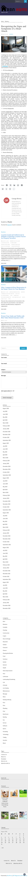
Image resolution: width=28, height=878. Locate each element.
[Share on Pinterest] (21, 185)
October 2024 (6, 472)
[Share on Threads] (10, 188)
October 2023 (6, 507)
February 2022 (6, 565)
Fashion (5, 644)
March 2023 (5, 527)
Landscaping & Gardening (9, 679)
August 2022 (6, 547)
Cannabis (5, 627)
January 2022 (6, 568)
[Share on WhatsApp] (18, 185)
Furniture (5, 659)
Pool (4, 711)
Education (5, 641)
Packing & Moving (7, 699)
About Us (3, 756)
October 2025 (6, 437)
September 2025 (7, 440)
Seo (4, 720)
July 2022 (5, 550)
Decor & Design (6, 639)
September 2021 (7, 579)
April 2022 (5, 559)
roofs (23, 297)
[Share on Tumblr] (6, 188)
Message (3, 375)
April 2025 (5, 455)
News (4, 696)
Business (11, 34)
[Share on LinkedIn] (14, 185)
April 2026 (5, 420)
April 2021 (5, 594)
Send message (7, 397)
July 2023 (5, 515)
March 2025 (5, 457)
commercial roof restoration (7, 293)
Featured (5, 647)
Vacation (5, 740)
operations (16, 295)
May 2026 (5, 417)
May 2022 (5, 556)
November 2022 (6, 539)
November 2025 (6, 434)
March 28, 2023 (5, 34)
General (5, 665)
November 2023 (6, 504)
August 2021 (6, 582)
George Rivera (16, 199)
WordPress (9, 875)
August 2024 (6, 478)
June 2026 (5, 414)
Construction (6, 633)
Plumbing (5, 708)
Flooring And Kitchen (8, 653)
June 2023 (5, 518)
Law (4, 682)
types (9, 298)
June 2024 (5, 483)
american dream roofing (14, 292)
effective (17, 293)
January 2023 (6, 533)
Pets (4, 705)
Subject (3, 369)
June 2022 (5, 553)
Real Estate (5, 714)
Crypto (4, 636)
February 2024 (6, 495)
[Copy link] (13, 188)
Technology (5, 734)
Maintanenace (6, 691)
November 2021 (6, 573)
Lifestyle (5, 685)
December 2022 (6, 536)
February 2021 (6, 599)
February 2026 (6, 426)
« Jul (2, 847)
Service (4, 723)
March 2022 (5, 562)
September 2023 (7, 510)
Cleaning (5, 630)
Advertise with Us (5, 763)
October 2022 (6, 541)
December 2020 (6, 605)
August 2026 (6, 408)
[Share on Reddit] (2, 188)
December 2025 (6, 431)
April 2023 (5, 524)
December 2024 (6, 466)
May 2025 (5, 452)
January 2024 (6, 498)
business (23, 292)
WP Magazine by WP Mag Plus (20, 875)
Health (4, 668)
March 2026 (5, 423)
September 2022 (7, 544)
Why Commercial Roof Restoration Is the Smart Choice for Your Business (13, 288)
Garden (4, 662)
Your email (4, 363)
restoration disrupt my (6, 297)
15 (20, 839)
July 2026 (5, 411)
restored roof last (16, 297)
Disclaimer (3, 759)
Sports (4, 728)
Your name (4, 357)
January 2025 (6, 463)
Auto (4, 621)
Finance (5, 650)
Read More (3, 309)
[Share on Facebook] (6, 185)
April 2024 (5, 489)
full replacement (5, 295)
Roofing (5, 717)
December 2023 (6, 501)
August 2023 (6, 512)
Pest (4, 702)
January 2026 (6, 428)
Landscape (5, 676)
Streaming (5, 731)
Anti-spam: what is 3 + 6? (7, 391)
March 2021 (5, 596)
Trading (4, 737)
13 (12, 839)
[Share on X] (10, 185)
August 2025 (6, 443)
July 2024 (5, 481)
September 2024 (7, 475)
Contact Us (4, 754)
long (11, 295)
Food (4, 656)
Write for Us (4, 761)
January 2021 (6, 602)
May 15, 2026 (4, 320)
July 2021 (5, 585)
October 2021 (6, 576)
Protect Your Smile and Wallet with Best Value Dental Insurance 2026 (12, 317)
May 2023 (5, 521)
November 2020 (6, 608)
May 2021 (5, 591)
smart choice (4, 298)
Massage (5, 694)
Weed (4, 743)
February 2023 (6, 530)
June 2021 (5, 588)
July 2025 (5, 446)
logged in (9, 225)
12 (9, 839)
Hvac (4, 673)
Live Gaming (6, 688)
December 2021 (6, 570)
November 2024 (6, 469)
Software (5, 725)
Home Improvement (7, 670)
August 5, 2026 (5, 292)
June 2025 (5, 449)
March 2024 (5, 492)
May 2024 (5, 486)
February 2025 (6, 460)
